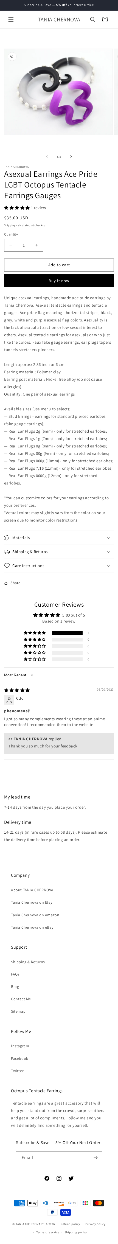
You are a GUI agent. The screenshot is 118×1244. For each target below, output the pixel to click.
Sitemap (18, 1011)
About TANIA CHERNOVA (32, 889)
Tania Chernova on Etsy (31, 902)
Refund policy (70, 1224)
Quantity (11, 234)
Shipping (10, 225)
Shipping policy (75, 1232)
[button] (11, 19)
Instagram (20, 1045)
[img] (17, 690)
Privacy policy (95, 1224)
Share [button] (15, 582)
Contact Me (21, 998)
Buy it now (59, 280)
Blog (15, 986)
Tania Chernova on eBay (32, 927)
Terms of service (47, 1232)
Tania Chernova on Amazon (35, 914)
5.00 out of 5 (73, 615)
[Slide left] (47, 156)
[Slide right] (71, 156)
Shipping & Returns (28, 961)
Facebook (19, 1058)
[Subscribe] (96, 1157)
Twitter (17, 1070)
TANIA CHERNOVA (28, 1224)
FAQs (15, 974)
